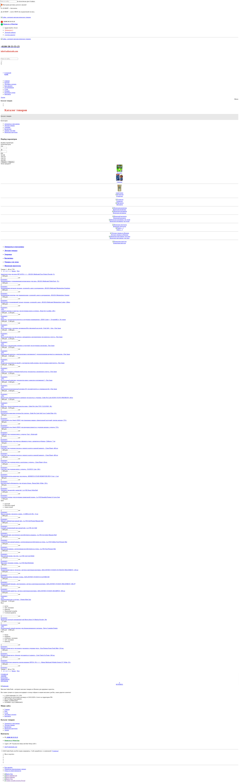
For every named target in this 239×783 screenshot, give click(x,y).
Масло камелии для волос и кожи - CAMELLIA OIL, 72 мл (19, 514)
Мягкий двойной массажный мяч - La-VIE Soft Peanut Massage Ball (22, 521)
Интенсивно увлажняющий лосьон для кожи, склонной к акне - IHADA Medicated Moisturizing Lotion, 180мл (35, 302)
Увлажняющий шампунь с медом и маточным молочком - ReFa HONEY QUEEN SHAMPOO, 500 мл (33, 591)
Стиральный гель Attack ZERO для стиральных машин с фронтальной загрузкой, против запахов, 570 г (34, 420)
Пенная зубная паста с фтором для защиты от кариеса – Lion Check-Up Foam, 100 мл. (28, 655)
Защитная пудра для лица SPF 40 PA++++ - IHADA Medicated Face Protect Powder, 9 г (28, 274)
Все (18, 271)
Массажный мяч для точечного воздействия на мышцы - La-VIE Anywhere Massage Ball (29, 535)
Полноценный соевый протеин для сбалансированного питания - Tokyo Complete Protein (29, 628)
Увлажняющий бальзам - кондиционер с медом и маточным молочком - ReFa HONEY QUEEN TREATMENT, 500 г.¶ (38, 584)
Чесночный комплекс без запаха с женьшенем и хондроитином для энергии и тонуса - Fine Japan (31, 337)
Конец (14, 271)
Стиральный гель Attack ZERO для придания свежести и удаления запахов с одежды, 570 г (30, 427)
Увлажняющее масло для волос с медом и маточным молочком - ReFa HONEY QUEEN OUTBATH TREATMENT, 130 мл (39, 570)
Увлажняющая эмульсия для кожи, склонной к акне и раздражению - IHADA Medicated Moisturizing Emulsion (35, 288)
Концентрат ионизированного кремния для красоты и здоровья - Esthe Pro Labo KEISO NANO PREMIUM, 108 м (37, 397)
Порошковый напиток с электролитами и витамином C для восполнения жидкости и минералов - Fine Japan (35, 354)
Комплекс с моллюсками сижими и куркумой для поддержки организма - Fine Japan (27, 345)
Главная (7, 81)
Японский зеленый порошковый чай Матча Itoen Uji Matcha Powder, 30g (24, 619)
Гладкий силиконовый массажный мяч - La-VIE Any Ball (19, 528)
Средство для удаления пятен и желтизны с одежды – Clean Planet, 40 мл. (24, 462)
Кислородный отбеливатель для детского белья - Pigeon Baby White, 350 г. (24, 483)
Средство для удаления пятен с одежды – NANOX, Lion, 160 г (20, 469)
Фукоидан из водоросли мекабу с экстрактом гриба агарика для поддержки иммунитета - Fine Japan (32, 363)
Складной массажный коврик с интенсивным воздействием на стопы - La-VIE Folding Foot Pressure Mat (34, 542)
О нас (6, 89)
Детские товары (9, 125)
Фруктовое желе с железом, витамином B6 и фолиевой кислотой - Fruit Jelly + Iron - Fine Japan (31, 328)
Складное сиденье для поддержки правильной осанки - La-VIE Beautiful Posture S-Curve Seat (30, 497)
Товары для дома (9, 130)
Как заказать (8, 86)
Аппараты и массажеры (12, 124)
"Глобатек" (55, 751)
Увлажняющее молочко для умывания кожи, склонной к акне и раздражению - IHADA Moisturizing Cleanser (35, 295)
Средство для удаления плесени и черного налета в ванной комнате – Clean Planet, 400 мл (29, 448)
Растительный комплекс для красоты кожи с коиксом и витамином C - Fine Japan (26, 380)
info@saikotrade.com (9, 51)
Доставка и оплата (10, 84)
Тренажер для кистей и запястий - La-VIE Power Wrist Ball (19, 490)
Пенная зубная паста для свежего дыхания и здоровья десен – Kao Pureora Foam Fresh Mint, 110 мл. (32, 648)
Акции (3, 97)
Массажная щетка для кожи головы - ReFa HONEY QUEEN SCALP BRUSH (25, 577)
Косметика (7, 129)
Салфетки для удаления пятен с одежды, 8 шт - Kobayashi (19, 434)
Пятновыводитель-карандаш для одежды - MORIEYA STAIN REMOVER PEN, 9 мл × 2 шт (30, 476)
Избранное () (8, 30)
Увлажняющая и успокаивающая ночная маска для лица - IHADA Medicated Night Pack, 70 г (30, 281)
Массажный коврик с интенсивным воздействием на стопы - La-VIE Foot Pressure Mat (28, 549)
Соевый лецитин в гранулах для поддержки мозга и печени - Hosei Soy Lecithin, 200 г (28, 311)
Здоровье (7, 127)
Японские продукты (10, 132)
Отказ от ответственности (12, 771)
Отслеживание (9, 87)
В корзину (4, 279)
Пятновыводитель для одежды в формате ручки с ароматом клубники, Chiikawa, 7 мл (28, 441)
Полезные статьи (9, 92)
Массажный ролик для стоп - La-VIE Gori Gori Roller (17, 556)
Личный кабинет (10, 32)
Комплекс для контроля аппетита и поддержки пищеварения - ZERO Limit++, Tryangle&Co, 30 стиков (33, 319)
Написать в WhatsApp (10, 24)
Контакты (7, 94)
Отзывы (7, 91)
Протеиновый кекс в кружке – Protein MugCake (16, 599)
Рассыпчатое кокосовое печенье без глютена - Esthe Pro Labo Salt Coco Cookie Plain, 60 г (29, 413)
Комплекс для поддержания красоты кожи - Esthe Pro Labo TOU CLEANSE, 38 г (26, 406)
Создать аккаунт (9, 35)
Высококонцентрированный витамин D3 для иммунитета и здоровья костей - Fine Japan (29, 389)
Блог (5, 711)
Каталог (7, 82)
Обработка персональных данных (15, 769)
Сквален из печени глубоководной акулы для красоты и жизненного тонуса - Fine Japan (29, 371)
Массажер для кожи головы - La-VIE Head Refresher (17, 563)
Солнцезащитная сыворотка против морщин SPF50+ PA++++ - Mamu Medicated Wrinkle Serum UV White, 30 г (36, 662)
